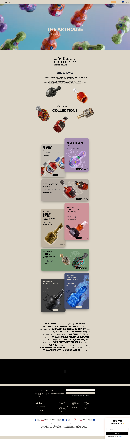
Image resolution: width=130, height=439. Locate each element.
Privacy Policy (74, 407)
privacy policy (82, 395)
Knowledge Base (75, 403)
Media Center (74, 404)
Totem (60, 407)
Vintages (61, 411)
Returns (85, 407)
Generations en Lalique (64, 406)
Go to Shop (86, 403)
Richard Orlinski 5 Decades (64, 409)
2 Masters (61, 403)
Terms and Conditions (88, 406)
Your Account (87, 404)
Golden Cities (62, 408)
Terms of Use (74, 406)
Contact (85, 408)
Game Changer (62, 404)
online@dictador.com (41, 406)
